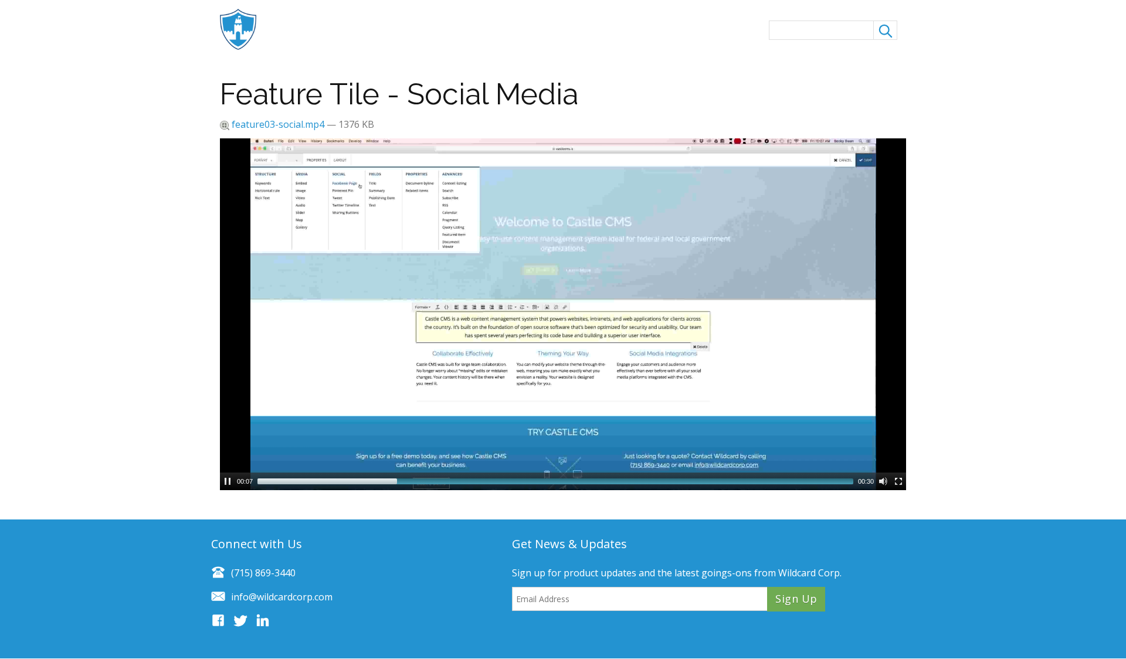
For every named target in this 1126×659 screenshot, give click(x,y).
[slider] (555, 481)
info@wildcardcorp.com (282, 596)
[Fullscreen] (898, 481)
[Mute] (883, 481)
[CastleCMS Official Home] (244, 29)
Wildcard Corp (809, 572)
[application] (563, 314)
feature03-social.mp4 (278, 124)
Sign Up (796, 599)
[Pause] (227, 481)
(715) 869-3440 (263, 572)
